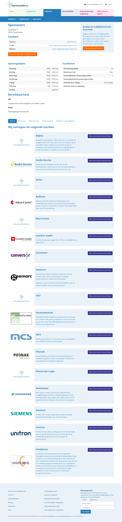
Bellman (61, 202)
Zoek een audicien (50, 495)
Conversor (61, 256)
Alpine (61, 142)
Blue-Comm (61, 222)
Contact (109, 4)
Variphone (61, 461)
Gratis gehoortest (50, 491)
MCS (61, 338)
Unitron (61, 433)
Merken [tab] (12, 121)
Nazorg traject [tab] (48, 121)
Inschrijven (86, 511)
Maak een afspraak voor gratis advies (22, 54)
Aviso (61, 183)
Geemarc (61, 277)
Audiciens (48, 11)
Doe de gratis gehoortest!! (93, 48)
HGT (61, 299)
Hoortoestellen (67, 11)
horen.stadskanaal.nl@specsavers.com (63, 45)
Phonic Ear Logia (61, 375)
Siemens (61, 414)
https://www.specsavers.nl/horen (65, 49)
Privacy (10, 502)
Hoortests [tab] (22, 121)
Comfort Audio (61, 239)
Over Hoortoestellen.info (17, 491)
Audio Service (61, 164)
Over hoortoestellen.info (94, 4)
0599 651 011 (72, 42)
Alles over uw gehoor (102, 12)
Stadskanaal (24, 19)
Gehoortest (31, 11)
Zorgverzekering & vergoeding (87, 12)
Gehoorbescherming (51, 506)
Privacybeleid (50, 516)
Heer (84, 500)
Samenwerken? (13, 499)
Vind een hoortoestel (51, 499)
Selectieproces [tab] (34, 121)
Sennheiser (61, 394)
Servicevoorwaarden (63, 516)
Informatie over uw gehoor (54, 510)
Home (11, 11)
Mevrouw (93, 500)
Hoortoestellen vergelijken (53, 502)
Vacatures (11, 506)
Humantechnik (61, 318)
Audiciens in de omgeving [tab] (65, 121)
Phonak (61, 356)
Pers (9, 510)
